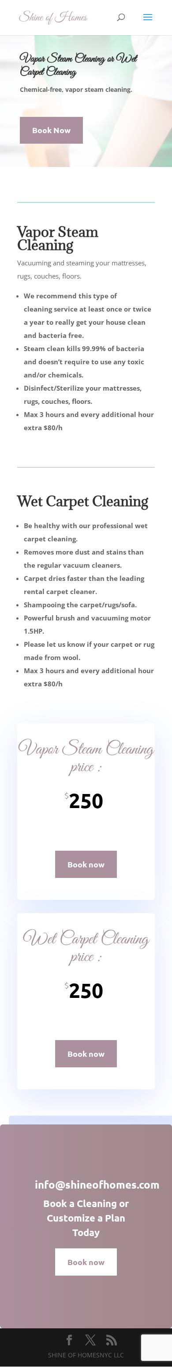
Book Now (51, 130)
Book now (86, 864)
